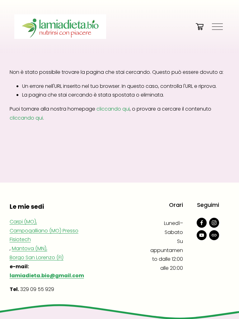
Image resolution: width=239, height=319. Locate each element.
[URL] (214, 235)
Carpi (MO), (23, 221)
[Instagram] (214, 223)
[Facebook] (202, 223)
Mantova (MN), (29, 248)
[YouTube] (202, 235)
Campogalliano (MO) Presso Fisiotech (44, 235)
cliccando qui (113, 108)
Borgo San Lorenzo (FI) (36, 257)
